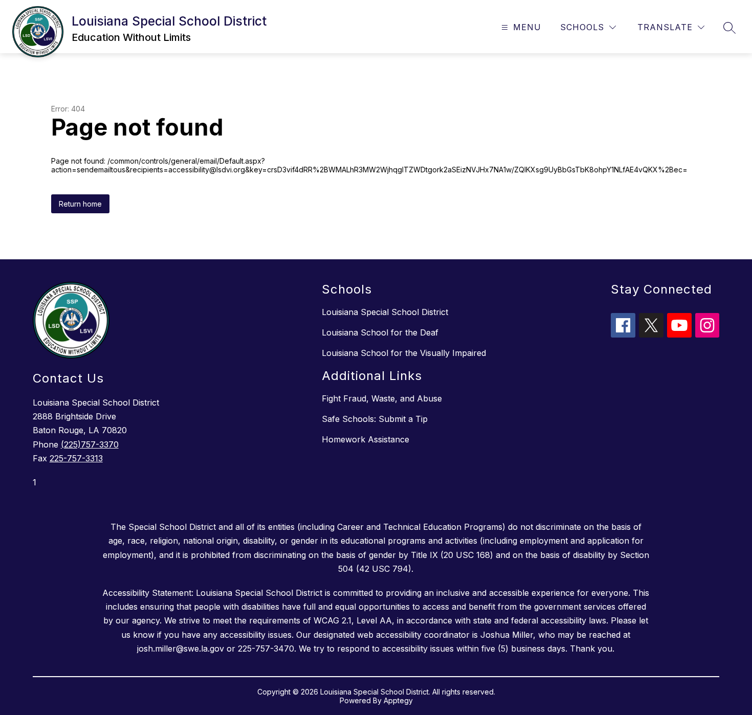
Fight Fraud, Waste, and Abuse (382, 398)
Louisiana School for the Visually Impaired (404, 353)
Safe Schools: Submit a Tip (375, 419)
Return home (80, 203)
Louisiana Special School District (385, 312)
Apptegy (398, 700)
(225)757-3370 (90, 444)
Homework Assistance (365, 439)
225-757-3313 (76, 458)
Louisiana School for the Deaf (380, 332)
